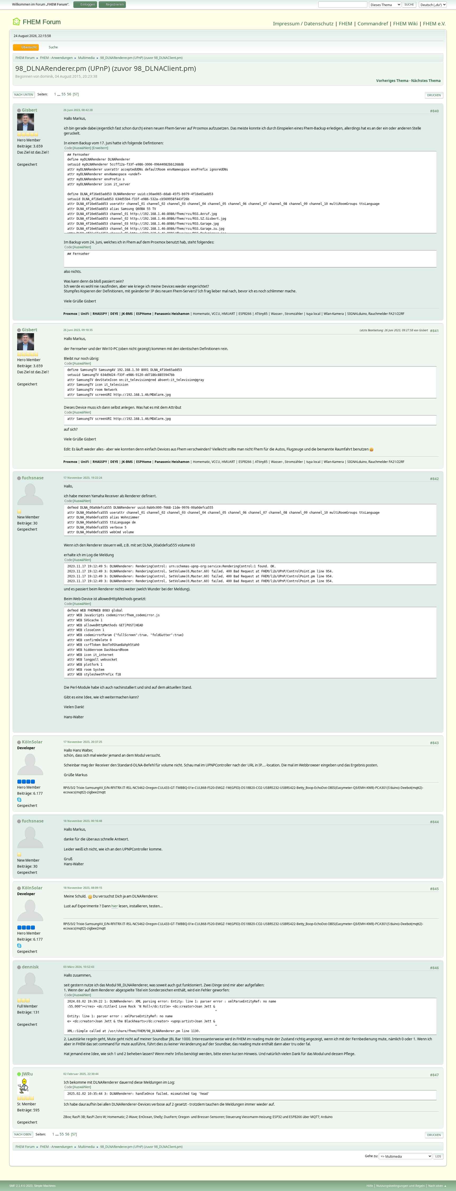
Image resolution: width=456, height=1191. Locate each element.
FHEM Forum (42, 21)
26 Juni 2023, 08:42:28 (78, 110)
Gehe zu (371, 1156)
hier (114, 906)
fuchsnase (33, 478)
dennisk (30, 967)
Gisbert (29, 110)
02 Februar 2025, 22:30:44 (80, 1074)
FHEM (345, 23)
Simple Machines (45, 1185)
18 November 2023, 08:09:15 (82, 888)
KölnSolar (32, 742)
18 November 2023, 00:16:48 (82, 821)
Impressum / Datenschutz (303, 23)
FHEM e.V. (434, 23)
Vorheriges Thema (392, 80)
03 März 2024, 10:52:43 (78, 967)
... (59, 94)
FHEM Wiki (405, 23)
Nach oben (22, 1134)
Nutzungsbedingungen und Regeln (400, 1186)
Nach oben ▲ (437, 1186)
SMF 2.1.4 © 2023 (20, 1185)
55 (63, 94)
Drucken (434, 95)
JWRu (27, 1074)
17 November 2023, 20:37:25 (82, 742)
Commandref (373, 23)
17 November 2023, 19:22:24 (82, 478)
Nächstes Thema (426, 80)
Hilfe (370, 1186)
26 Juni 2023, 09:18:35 (78, 330)
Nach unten (23, 94)
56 (69, 94)
